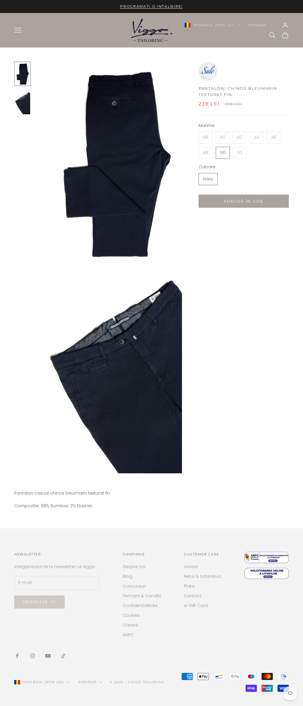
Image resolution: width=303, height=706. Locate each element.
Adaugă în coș (243, 201)
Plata (189, 586)
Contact (193, 596)
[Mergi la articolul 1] (22, 74)
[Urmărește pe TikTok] (63, 656)
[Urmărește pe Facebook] (17, 656)
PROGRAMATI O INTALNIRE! (151, 6)
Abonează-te (39, 602)
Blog (127, 576)
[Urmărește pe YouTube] (48, 656)
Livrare (191, 567)
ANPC (128, 635)
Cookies (131, 615)
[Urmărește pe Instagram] (33, 656)
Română (258, 25)
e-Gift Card (196, 606)
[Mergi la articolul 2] (22, 103)
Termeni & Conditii (142, 596)
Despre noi (134, 567)
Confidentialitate (140, 606)
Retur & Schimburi (202, 576)
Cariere (130, 625)
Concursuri (134, 586)
